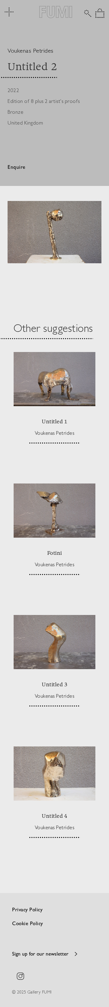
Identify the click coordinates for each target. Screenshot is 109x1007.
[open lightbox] (54, 232)
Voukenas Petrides (31, 50)
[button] (99, 13)
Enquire (16, 167)
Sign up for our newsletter (40, 954)
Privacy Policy (27, 910)
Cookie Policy (27, 924)
